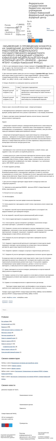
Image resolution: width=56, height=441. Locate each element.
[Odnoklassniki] (33, 40)
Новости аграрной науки (8, 338)
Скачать (11, 301)
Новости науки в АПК (7, 341)
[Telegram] (37, 40)
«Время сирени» (16, 365)
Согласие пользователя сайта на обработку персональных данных (8, 436)
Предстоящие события (8, 349)
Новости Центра (6, 344)
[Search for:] (28, 310)
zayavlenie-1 (5, 302)
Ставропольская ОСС (9, 346)
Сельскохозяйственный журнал (10, 352)
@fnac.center (12, 297)
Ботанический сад (6, 324)
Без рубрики (5, 321)
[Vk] (30, 40)
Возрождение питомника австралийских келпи (25, 363)
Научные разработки (7, 335)
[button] (14, 40)
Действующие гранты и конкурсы (10, 330)
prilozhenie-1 (5, 301)
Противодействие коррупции (43, 433)
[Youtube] (7, 425)
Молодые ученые (6, 332)
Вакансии (4, 327)
